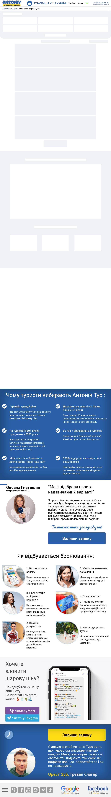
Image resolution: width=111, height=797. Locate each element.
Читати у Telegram (25, 718)
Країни (72, 3)
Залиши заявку (77, 538)
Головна (5, 8)
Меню (80, 3)
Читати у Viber (25, 711)
